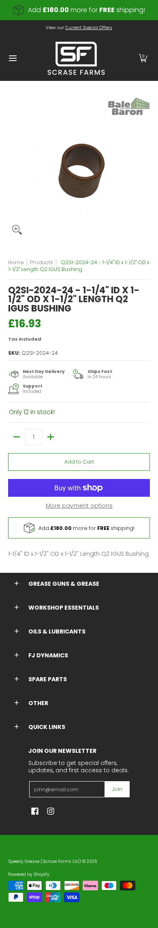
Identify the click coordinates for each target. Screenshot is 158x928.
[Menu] (12, 58)
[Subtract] (16, 437)
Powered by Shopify (28, 874)
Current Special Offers (88, 28)
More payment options (79, 506)
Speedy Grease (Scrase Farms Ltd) (44, 861)
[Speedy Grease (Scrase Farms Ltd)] (76, 58)
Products (41, 262)
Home (16, 262)
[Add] (50, 437)
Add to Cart (79, 461)
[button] (143, 58)
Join (117, 789)
